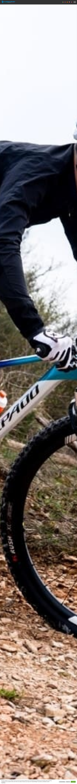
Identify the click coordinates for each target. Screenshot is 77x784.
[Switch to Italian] (63, 2)
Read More (3, 782)
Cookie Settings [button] (62, 781)
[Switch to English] (65, 2)
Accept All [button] (73, 781)
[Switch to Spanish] (67, 2)
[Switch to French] (71, 2)
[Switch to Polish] (69, 2)
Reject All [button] (68, 781)
